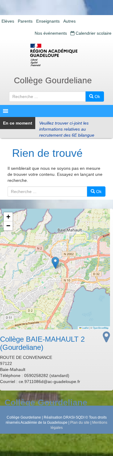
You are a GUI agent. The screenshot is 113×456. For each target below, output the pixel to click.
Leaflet (85, 327)
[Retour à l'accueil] (56, 55)
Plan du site (79, 422)
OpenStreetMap (100, 327)
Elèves (8, 21)
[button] (55, 263)
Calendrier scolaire (92, 33)
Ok (96, 96)
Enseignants (48, 21)
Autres (69, 21)
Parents (25, 21)
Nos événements (51, 33)
